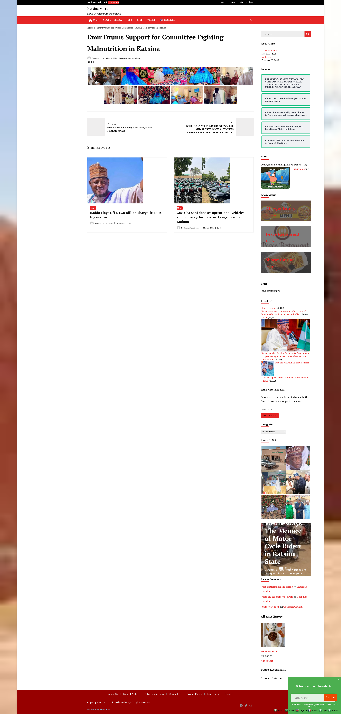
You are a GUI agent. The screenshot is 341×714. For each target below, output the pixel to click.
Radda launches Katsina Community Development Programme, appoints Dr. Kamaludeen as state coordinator (285, 356)
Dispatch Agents (269, 50)
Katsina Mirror (98, 8)
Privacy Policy (194, 693)
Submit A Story (131, 693)
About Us (113, 693)
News (222, 2)
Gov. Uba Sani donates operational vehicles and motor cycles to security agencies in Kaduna (210, 217)
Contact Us (175, 693)
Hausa (232, 2)
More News (213, 693)
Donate (229, 693)
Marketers (266, 56)
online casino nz (270, 606)
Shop (250, 2)
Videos (151, 19)
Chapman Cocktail (293, 606)
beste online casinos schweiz (277, 596)
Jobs (241, 2)
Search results (268, 307)
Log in (264, 317)
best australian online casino (277, 586)
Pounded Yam (269, 651)
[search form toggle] (251, 20)
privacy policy (325, 704)
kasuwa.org (300, 168)
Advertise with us (154, 693)
